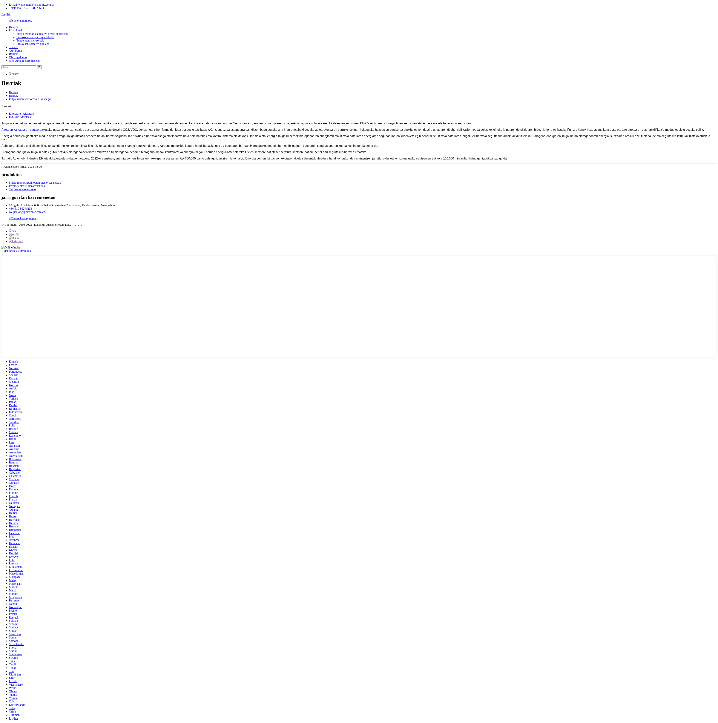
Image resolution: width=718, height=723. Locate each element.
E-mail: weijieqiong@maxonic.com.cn (31, 4)
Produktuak (16, 30)
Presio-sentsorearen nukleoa (32, 43)
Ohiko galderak (18, 57)
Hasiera (13, 27)
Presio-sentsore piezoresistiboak (35, 37)
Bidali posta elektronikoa (16, 250)
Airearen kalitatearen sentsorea (22, 129)
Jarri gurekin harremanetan (24, 60)
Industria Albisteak (20, 117)
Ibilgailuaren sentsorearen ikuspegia (30, 99)
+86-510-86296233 (20, 208)
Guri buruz (15, 50)
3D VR (13, 47)
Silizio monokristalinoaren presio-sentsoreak (42, 33)
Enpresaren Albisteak (21, 113)
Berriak (13, 54)
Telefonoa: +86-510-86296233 (27, 8)
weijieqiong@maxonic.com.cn (27, 212)
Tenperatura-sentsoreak (30, 40)
